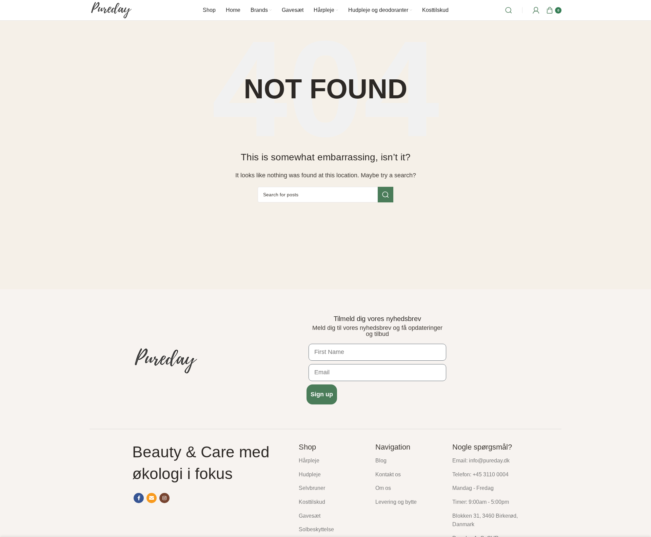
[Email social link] (151, 498)
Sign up (322, 394)
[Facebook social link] (139, 498)
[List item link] (332, 460)
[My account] (536, 10)
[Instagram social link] (164, 498)
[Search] (508, 10)
